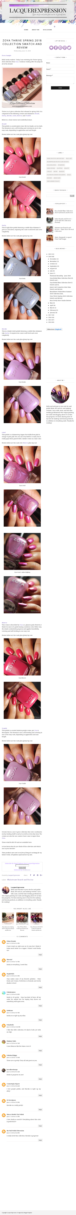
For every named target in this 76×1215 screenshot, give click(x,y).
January (52, 312)
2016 (49, 317)
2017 (49, 315)
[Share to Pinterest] (37, 875)
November (53, 261)
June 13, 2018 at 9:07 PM (13, 1013)
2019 (49, 254)
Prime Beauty (11, 941)
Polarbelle (10, 1025)
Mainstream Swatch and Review (20, 880)
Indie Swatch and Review (55, 158)
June (51, 273)
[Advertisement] (22, 1186)
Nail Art (69, 158)
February (53, 310)
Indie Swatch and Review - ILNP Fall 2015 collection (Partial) (63, 220)
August (52, 268)
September (53, 266)
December (53, 259)
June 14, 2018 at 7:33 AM (13, 1057)
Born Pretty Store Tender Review (60, 300)
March (52, 308)
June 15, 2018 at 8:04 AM (13, 1086)
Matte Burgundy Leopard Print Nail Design (63, 238)
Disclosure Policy (53, 181)
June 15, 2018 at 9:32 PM (13, 1102)
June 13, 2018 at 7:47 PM (13, 961)
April (51, 305)
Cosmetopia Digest (13, 1084)
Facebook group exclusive (56, 174)
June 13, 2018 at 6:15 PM (13, 943)
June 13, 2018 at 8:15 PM (13, 976)
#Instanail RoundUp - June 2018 (60, 276)
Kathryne (10, 1010)
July (51, 271)
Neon (55, 171)
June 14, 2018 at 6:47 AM (13, 1043)
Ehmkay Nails (11, 1041)
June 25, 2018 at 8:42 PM (13, 1133)
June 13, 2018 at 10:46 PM (13, 1027)
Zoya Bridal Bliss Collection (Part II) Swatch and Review (64, 211)
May (51, 303)
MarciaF (9, 959)
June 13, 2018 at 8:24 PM (13, 994)
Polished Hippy (12, 1055)
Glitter (59, 168)
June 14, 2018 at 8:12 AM (13, 1072)
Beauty (66, 168)
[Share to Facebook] (30, 875)
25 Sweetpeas (11, 1100)
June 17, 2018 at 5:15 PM (13, 1116)
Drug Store (51, 168)
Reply (40, 954)
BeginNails (10, 974)
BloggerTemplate (28, 1212)
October (52, 264)
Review (49, 178)
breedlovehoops (12, 1069)
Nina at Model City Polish (15, 1114)
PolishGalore (11, 992)
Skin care (57, 178)
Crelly (49, 171)
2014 (49, 322)
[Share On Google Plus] (41, 875)
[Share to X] (34, 875)
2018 (49, 256)
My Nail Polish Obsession (15, 1131)
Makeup (61, 171)
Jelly (69, 174)
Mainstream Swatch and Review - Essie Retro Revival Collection (64, 229)
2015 (49, 320)
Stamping (61, 165)
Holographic (51, 165)
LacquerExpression (12, 1212)
